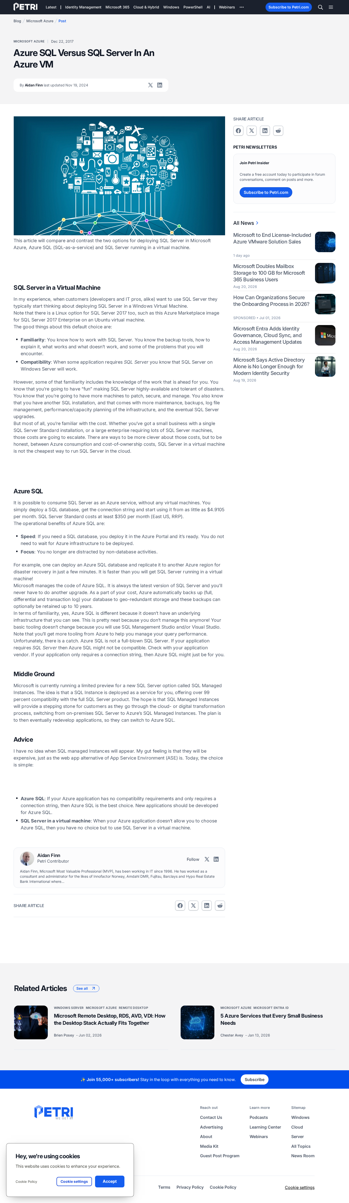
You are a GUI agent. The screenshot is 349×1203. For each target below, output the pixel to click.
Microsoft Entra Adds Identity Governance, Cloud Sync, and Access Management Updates (267, 335)
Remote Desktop (133, 1008)
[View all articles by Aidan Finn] (27, 858)
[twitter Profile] (150, 85)
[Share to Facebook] (180, 905)
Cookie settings (300, 1187)
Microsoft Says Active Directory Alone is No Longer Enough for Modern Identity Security (269, 366)
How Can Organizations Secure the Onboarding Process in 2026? (271, 300)
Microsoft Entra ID (270, 1008)
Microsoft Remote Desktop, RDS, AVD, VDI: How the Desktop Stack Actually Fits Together (110, 1019)
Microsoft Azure (39, 21)
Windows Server (69, 1008)
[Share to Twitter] (193, 905)
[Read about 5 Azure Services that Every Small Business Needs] (197, 1022)
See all (82, 988)
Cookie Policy (26, 1181)
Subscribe (254, 1079)
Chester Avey (232, 1035)
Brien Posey (64, 1035)
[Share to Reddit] (220, 905)
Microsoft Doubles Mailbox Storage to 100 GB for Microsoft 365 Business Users (269, 273)
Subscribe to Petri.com (289, 7)
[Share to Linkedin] (207, 905)
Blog (17, 21)
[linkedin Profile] (159, 85)
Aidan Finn (54, 85)
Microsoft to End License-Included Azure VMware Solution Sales (272, 238)
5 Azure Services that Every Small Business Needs (271, 1019)
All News (243, 223)
